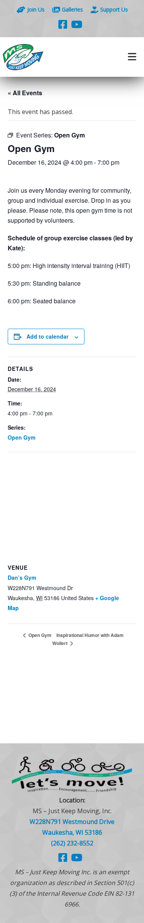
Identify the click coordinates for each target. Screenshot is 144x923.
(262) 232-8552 (72, 843)
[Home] (36, 57)
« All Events (25, 92)
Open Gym (21, 437)
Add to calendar (47, 336)
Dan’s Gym (22, 577)
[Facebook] (62, 24)
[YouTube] (76, 24)
